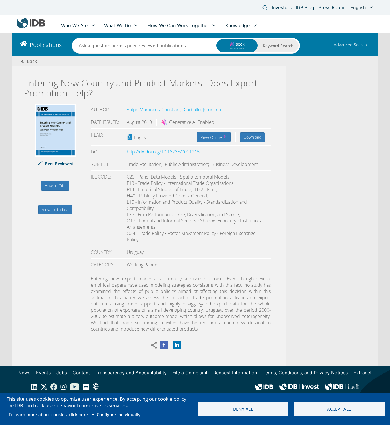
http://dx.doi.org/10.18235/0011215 (163, 152)
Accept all (339, 409)
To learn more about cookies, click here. (49, 414)
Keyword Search (278, 45)
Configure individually (118, 414)
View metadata (55, 209)
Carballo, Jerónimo (202, 109)
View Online (212, 137)
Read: (97, 135)
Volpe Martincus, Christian (153, 109)
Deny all (243, 409)
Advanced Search (350, 45)
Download (252, 137)
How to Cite (55, 185)
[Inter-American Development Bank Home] (31, 27)
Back (32, 61)
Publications (46, 45)
